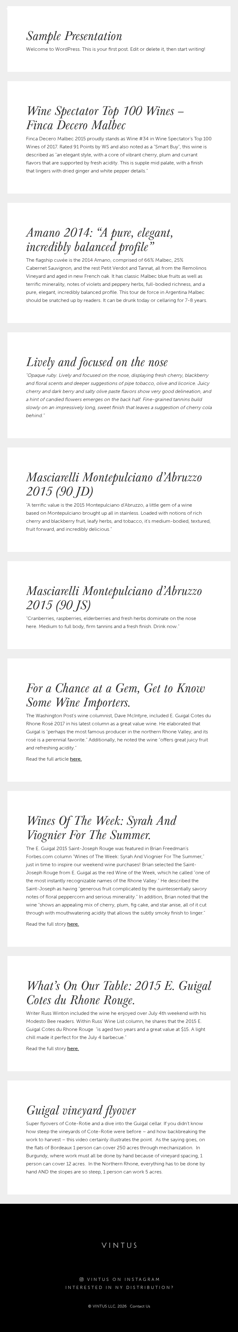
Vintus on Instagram (123, 1279)
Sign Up (221, 11)
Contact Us (140, 1306)
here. (76, 759)
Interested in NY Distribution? (119, 1287)
